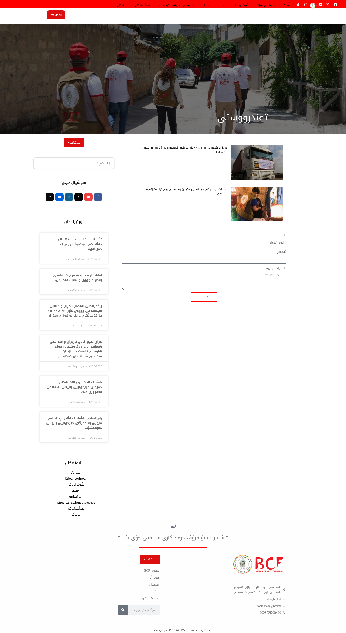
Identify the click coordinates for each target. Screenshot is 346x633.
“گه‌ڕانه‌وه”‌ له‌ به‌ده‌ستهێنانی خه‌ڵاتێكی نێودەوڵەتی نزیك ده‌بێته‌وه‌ (79, 244)
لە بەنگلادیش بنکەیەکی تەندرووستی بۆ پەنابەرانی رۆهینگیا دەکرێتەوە (186, 189)
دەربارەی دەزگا (266, 5)
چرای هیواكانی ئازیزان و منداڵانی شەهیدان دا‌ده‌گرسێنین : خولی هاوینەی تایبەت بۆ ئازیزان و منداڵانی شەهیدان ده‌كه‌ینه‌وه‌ (76, 349)
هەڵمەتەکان (142, 5)
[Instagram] (69, 197)
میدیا (222, 5)
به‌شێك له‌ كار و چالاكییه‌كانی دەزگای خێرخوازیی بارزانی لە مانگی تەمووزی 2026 (74, 387)
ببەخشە (57, 15)
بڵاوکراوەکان (241, 5)
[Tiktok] (50, 197)
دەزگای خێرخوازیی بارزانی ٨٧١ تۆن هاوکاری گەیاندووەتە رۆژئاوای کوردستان (184, 147)
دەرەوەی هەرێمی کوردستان (175, 5)
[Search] (123, 610)
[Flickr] (59, 197)
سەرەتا (287, 5)
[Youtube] (88, 197)
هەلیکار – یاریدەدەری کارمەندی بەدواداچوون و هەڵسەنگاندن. (77, 277)
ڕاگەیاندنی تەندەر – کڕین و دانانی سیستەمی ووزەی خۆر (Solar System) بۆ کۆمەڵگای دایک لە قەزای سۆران (74, 311)
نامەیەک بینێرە (276, 268)
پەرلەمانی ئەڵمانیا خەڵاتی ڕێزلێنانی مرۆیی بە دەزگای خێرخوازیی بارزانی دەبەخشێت (74, 423)
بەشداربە (206, 5)
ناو (284, 235)
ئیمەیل (281, 252)
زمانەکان (122, 5)
